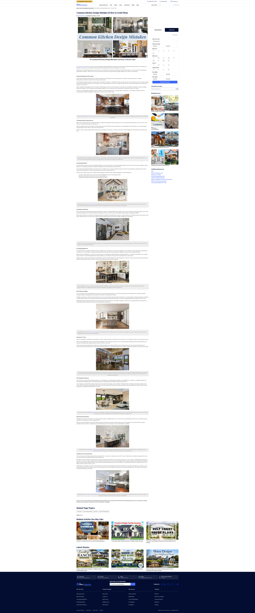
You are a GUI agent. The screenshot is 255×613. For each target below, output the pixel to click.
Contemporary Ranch (96, 449)
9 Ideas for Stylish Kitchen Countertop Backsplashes (90, 541)
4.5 (163, 60)
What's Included (132, 593)
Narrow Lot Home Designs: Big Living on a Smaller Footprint (127, 569)
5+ (168, 60)
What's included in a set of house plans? (161, 179)
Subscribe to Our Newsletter (118, 581)
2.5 (168, 57)
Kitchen (96, 511)
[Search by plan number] (177, 89)
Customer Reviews (159, 599)
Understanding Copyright (157, 178)
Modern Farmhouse (91, 204)
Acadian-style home (90, 494)
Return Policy (105, 599)
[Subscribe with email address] (132, 584)
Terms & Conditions (80, 610)
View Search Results (165, 82)
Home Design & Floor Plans (87, 8)
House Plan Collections (81, 604)
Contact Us (105, 596)
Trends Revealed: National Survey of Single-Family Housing (127, 541)
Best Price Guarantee (159, 596)
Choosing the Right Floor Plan (159, 182)
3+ (168, 65)
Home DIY (79, 511)
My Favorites (105, 604)
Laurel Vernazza (82, 15)
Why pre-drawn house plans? (159, 181)
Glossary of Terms (156, 174)
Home (77, 8)
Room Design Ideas (104, 511)
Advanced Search (103, 5)
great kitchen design (81, 66)
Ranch (102, 243)
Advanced (171, 30)
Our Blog (156, 604)
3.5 (153, 60)
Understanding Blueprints (158, 176)
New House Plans (80, 596)
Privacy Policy (88, 610)
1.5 (158, 57)
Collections (127, 5)
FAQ (152, 171)
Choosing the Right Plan (81, 599)
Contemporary (90, 116)
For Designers (132, 602)
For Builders (131, 604)
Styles (115, 5)
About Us (157, 593)
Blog (138, 5)
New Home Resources (157, 173)
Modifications (131, 596)
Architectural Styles (80, 602)
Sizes (120, 5)
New (111, 5)
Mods (133, 5)
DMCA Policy (95, 610)
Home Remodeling (88, 511)
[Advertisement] (165, 19)
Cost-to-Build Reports (133, 599)
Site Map (101, 610)
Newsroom (157, 602)
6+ (153, 53)
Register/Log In (106, 602)
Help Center (105, 593)
